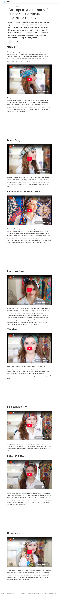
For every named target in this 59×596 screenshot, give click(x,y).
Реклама (13, 594)
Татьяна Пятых (16, 41)
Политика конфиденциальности (47, 594)
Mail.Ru (2, 594)
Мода (17, 6)
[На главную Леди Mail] (8, 1)
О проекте (23, 594)
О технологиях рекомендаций (33, 594)
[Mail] (5, 1)
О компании (8, 594)
